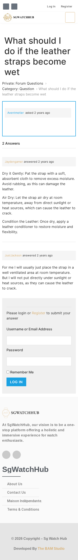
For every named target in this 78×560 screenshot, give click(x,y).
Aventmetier (15, 112)
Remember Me (21, 372)
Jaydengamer (14, 161)
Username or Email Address (29, 329)
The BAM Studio (51, 548)
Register (66, 6)
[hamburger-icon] (70, 17)
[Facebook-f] (6, 455)
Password (14, 350)
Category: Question (18, 89)
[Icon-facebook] (6, 6)
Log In (51, 6)
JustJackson (13, 255)
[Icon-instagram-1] (14, 6)
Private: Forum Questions (22, 83)
